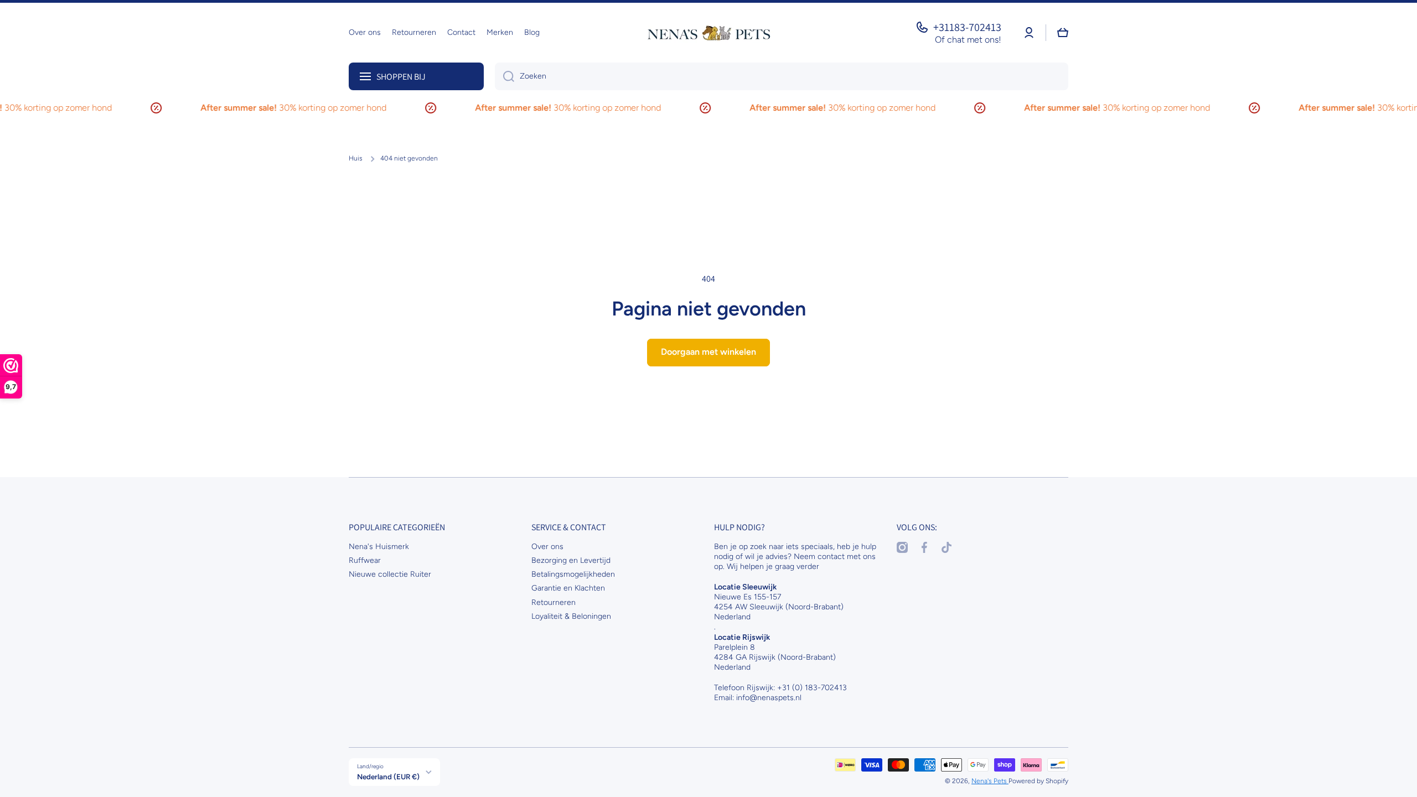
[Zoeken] (504, 76)
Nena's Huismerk (379, 546)
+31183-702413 (967, 27)
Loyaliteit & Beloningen (571, 616)
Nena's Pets (990, 781)
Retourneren (553, 602)
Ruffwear (365, 560)
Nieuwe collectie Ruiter (390, 574)
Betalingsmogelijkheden (573, 574)
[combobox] (781, 76)
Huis (356, 158)
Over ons (547, 546)
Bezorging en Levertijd (571, 560)
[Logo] (708, 33)
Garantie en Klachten (568, 588)
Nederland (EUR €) (388, 776)
